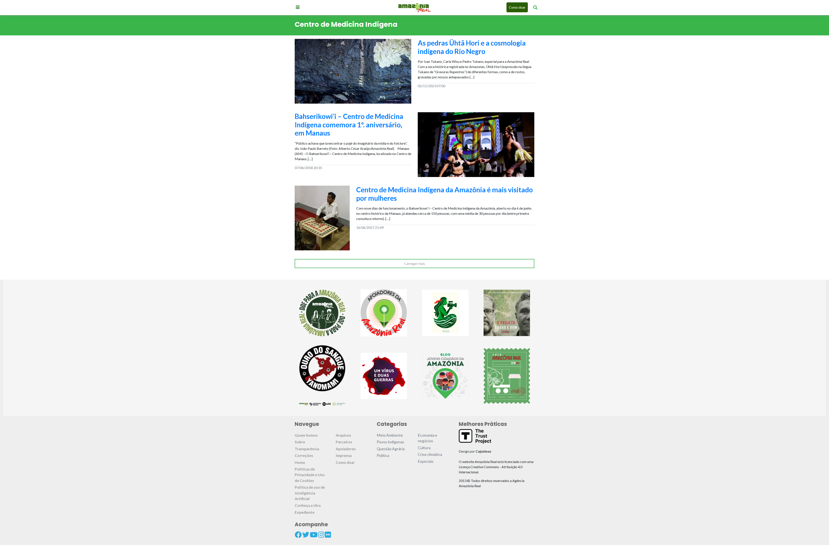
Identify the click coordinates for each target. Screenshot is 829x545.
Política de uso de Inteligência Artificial (310, 493)
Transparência (307, 449)
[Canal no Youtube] (314, 534)
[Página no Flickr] (328, 534)
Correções (304, 455)
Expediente (305, 512)
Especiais (425, 461)
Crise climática (430, 454)
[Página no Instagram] (321, 534)
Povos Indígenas (390, 442)
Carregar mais (414, 263)
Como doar (517, 7)
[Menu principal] (297, 7)
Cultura (424, 447)
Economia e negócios (427, 438)
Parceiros (344, 442)
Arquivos (343, 435)
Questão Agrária (391, 449)
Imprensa (344, 455)
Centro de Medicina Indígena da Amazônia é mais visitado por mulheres (444, 193)
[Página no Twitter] (305, 534)
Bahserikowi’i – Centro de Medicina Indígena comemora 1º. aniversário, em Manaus (349, 124)
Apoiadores (346, 449)
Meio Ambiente (390, 435)
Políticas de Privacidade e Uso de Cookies (310, 475)
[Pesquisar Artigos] (535, 7)
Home (300, 462)
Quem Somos (306, 435)
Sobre (300, 442)
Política (383, 455)
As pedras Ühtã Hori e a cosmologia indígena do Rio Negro (472, 47)
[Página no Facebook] (298, 534)
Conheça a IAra (308, 505)
